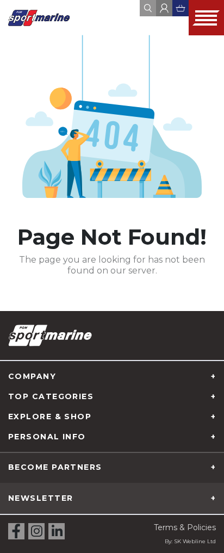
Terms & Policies (185, 527)
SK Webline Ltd (195, 541)
